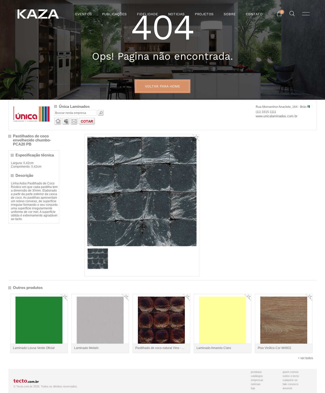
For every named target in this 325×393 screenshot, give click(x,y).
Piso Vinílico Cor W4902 (274, 348)
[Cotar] (87, 123)
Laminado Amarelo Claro (214, 348)
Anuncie (287, 388)
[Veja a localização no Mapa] (308, 107)
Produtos (256, 371)
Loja (253, 388)
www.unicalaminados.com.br (276, 116)
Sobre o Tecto (291, 375)
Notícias (256, 384)
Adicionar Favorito (195, 137)
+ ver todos (305, 358)
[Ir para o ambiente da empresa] (57, 123)
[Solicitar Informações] (74, 123)
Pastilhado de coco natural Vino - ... (159, 348)
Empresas (257, 380)
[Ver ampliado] (142, 245)
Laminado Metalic (86, 348)
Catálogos (257, 375)
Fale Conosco (290, 384)
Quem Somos (291, 371)
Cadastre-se (290, 380)
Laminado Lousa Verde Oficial (34, 348)
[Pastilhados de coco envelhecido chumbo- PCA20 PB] (98, 268)
